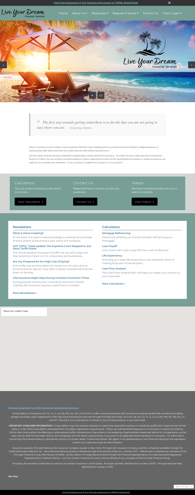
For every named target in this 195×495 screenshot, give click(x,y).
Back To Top (182, 486)
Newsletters (22, 227)
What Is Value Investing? (28, 233)
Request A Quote (124, 13)
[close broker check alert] (169, 3)
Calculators (111, 227)
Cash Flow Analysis (114, 268)
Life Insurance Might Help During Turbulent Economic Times (51, 277)
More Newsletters (25, 293)
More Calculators (113, 283)
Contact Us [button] (83, 201)
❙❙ (101, 95)
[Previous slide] (3, 64)
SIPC (135, 451)
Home (63, 13)
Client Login (171, 13)
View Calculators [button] (29, 201)
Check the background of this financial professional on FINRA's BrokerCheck (96, 2)
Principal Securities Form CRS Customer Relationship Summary (43, 408)
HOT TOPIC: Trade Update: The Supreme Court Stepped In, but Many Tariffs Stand (52, 247)
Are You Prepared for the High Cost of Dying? (41, 261)
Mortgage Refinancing (116, 233)
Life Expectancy (112, 255)
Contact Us (150, 13)
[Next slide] (191, 64)
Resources (99, 13)
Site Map (13, 476)
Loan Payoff (109, 246)
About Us (78, 13)
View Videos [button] (143, 201)
